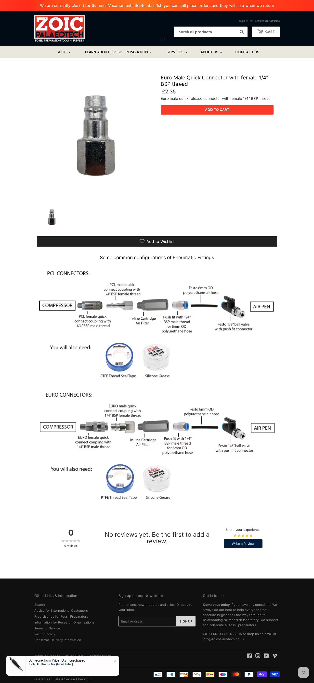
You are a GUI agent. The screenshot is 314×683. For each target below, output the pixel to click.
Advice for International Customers (61, 610)
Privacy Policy (75, 656)
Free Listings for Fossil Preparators (61, 616)
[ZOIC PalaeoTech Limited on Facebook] (249, 656)
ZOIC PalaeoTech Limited (66, 674)
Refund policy (44, 634)
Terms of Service (47, 628)
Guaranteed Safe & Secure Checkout (62, 679)
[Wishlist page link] (162, 39)
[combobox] (211, 32)
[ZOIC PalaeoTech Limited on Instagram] (257, 656)
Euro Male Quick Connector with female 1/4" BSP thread (214, 80)
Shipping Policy (45, 661)
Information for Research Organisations (64, 622)
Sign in (243, 20)
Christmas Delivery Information (57, 640)
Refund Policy (100, 656)
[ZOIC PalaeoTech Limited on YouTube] (266, 656)
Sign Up (186, 621)
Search (39, 605)
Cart (269, 31)
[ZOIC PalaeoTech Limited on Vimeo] (274, 656)
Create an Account (267, 20)
